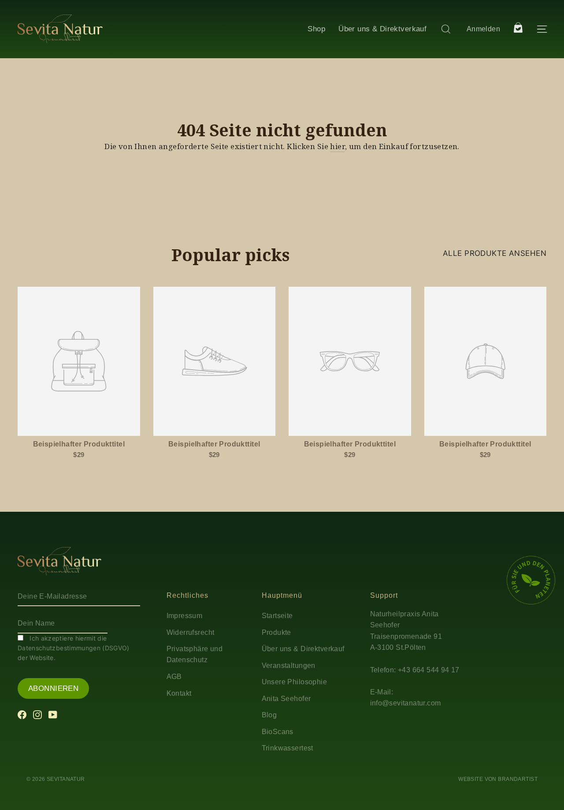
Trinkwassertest (287, 748)
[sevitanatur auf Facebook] (22, 714)
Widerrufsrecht (191, 632)
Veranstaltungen (288, 665)
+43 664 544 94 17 (429, 670)
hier (337, 146)
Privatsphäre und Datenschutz (195, 654)
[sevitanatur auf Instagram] (37, 714)
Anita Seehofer (286, 698)
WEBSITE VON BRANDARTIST (498, 779)
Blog (269, 715)
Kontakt (179, 693)
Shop (316, 29)
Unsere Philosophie (294, 682)
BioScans (277, 731)
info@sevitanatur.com (405, 703)
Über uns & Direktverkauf (382, 29)
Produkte (276, 632)
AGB (174, 676)
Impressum (185, 615)
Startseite (277, 615)
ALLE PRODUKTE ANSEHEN (494, 253)
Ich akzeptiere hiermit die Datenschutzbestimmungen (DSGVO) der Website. (74, 648)
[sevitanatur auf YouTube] (52, 714)
